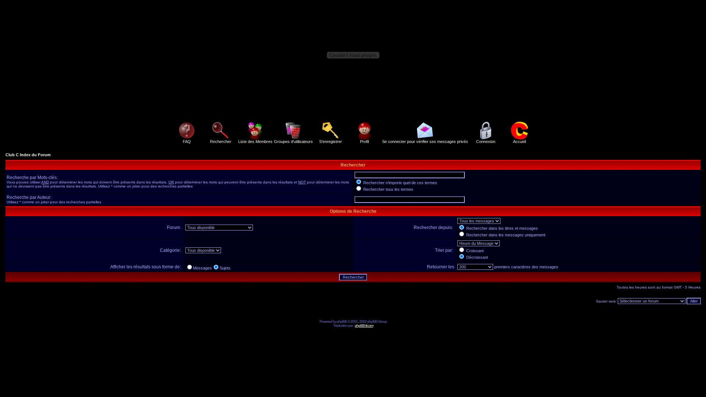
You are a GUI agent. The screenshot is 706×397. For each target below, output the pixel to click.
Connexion (485, 141)
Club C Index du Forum (28, 155)
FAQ (187, 141)
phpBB (342, 321)
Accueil (519, 141)
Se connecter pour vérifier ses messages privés (425, 141)
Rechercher (220, 141)
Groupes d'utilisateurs (293, 141)
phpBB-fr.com (364, 325)
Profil (364, 141)
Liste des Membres (255, 141)
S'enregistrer (330, 141)
